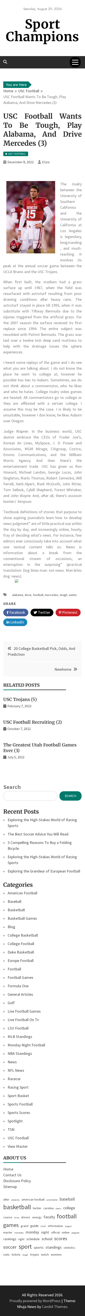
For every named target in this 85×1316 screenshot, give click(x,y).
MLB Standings (20, 1036)
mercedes (51, 595)
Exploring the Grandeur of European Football (44, 871)
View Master (18, 1146)
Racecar (14, 1078)
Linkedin (16, 622)
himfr (43, 1226)
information (55, 1226)
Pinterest (69, 612)
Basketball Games (22, 918)
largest (68, 1226)
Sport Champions (42, 30)
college (69, 1207)
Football (14, 968)
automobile (52, 1199)
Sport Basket (18, 1095)
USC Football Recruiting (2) (32, 722)
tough (63, 595)
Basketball (16, 909)
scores (60, 1239)
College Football (21, 943)
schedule (33, 1239)
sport (25, 1246)
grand (24, 1226)
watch (45, 1254)
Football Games (20, 977)
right (21, 1239)
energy (37, 1217)
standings (54, 1247)
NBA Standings (20, 1053)
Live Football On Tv (23, 1019)
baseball (67, 1199)
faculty (49, 1216)
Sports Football (20, 1104)
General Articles (20, 994)
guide (34, 1226)
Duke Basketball (21, 952)
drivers (25, 1217)
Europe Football (21, 960)
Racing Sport (18, 1087)
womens (56, 1254)
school (47, 1238)
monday (32, 1232)
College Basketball (23, 935)
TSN (11, 1129)
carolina (48, 1208)
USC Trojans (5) (20, 699)
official (55, 1232)
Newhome (62, 669)
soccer (10, 1247)
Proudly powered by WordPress (35, 1300)
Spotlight (15, 1121)
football (38, 595)
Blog (11, 926)
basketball (17, 1207)
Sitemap (10, 1186)
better (37, 1208)
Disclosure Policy (17, 1180)
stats (6, 1254)
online (66, 1232)
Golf (11, 1002)
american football (33, 1199)
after (6, 1199)
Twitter (43, 612)
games (11, 1225)
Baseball (14, 901)
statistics (69, 1248)
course (7, 1217)
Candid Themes (54, 1306)
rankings (9, 1239)
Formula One (18, 985)
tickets (16, 1254)
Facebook (16, 612)
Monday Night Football (26, 1044)
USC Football (18, 1137)
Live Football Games (24, 1011)
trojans (34, 1254)
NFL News (16, 1070)
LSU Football (18, 1028)
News (12, 1061)
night (45, 1232)
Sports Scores (19, 1112)
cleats (58, 1208)
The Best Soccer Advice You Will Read (38, 834)
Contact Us (12, 1174)
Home (8, 1169)
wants (73, 595)
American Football (22, 892)
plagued (75, 1232)
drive (28, 595)
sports (39, 1247)
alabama (17, 595)
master (7, 1232)
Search (12, 786)
